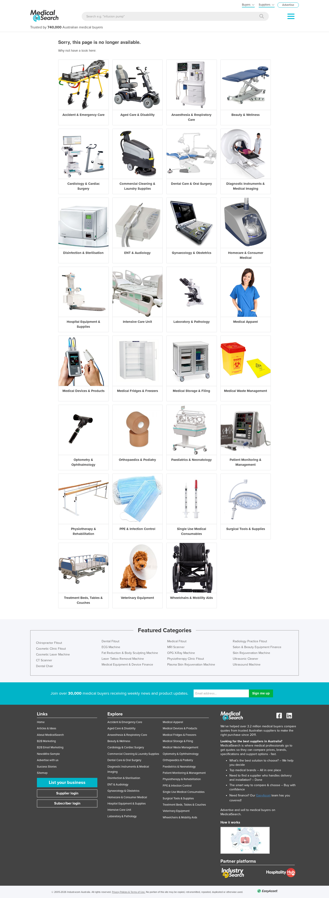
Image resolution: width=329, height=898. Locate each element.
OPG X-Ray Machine (181, 653)
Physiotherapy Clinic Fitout (185, 659)
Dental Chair (44, 666)
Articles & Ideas (46, 728)
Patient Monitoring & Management (184, 773)
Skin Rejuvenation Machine (251, 653)
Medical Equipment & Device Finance (127, 664)
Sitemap (42, 773)
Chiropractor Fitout (49, 643)
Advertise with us (47, 760)
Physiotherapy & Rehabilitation (182, 779)
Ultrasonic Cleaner (245, 659)
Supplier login (67, 793)
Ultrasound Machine (247, 664)
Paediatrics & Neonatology (179, 766)
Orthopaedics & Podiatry (178, 760)
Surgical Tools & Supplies (178, 798)
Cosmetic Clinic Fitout (51, 649)
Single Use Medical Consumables (184, 792)
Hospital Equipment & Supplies (126, 803)
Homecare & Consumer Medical (127, 797)
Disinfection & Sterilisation (123, 778)
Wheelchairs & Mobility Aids (180, 817)
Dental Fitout (110, 641)
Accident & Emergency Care (124, 722)
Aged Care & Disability (121, 728)
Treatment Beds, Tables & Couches (184, 804)
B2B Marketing (46, 741)
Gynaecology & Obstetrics (123, 791)
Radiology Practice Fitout (250, 641)
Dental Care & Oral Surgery (124, 760)
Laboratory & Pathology (122, 816)
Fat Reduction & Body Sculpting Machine (130, 653)
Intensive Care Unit (119, 810)
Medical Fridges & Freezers (179, 735)
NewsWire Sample (48, 754)
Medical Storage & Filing (178, 741)
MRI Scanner (176, 647)
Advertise (288, 5)
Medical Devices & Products (180, 728)
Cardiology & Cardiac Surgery (125, 747)
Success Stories (47, 766)
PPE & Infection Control (177, 785)
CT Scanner (44, 660)
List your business (67, 782)
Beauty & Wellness (118, 741)
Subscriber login (67, 803)
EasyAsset (263, 795)
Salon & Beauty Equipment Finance (257, 647)
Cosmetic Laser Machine (53, 654)
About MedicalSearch (50, 735)
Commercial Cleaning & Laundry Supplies (133, 754)
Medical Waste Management (180, 747)
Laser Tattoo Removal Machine (123, 659)
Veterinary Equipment (176, 811)
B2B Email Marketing (50, 747)
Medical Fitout (176, 641)
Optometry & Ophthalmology (181, 754)
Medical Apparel (173, 722)
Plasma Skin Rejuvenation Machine (191, 664)
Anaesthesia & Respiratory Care (127, 735)
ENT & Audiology (117, 784)
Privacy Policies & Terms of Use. (128, 892)
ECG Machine (111, 647)
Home (41, 722)
